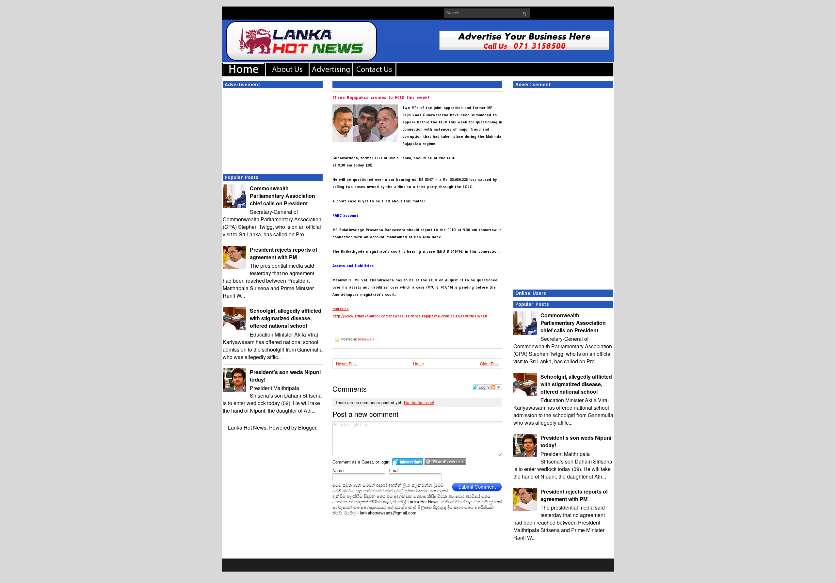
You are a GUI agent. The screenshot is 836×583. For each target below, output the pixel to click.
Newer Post (346, 363)
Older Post (489, 363)
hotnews (364, 339)
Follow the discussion (496, 387)
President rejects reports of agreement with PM (283, 253)
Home (418, 363)
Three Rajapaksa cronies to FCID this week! (380, 97)
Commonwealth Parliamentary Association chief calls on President (282, 195)
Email (394, 470)
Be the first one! (419, 402)
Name (338, 470)
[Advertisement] (273, 129)
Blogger (307, 427)
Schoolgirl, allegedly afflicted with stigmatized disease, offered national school (285, 318)
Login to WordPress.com (445, 461)
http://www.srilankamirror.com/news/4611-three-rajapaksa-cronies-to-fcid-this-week (409, 316)
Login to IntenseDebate (407, 461)
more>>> (340, 309)
